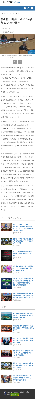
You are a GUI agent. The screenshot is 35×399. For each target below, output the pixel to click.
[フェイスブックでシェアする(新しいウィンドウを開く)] (2, 32)
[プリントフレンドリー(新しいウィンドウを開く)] (11, 32)
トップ (4, 13)
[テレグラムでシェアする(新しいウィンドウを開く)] (8, 32)
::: (2, 1)
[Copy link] (13, 32)
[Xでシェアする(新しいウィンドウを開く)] (4, 32)
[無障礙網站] (14, 394)
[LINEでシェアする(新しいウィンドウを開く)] (6, 32)
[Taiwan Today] (10, 3)
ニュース (11, 13)
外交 (17, 13)
